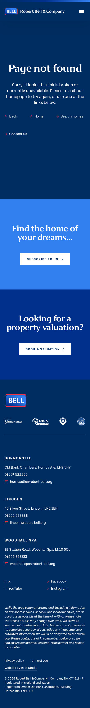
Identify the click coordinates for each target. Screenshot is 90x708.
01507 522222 (16, 475)
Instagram (59, 589)
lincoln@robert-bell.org (28, 523)
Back (13, 116)
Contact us (18, 134)
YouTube (15, 589)
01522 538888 (16, 516)
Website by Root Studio (21, 668)
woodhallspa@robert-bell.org (32, 564)
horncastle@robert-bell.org (31, 482)
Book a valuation (43, 349)
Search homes (72, 116)
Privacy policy (14, 661)
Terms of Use (39, 661)
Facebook (58, 581)
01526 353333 (16, 557)
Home (39, 116)
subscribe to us (42, 259)
